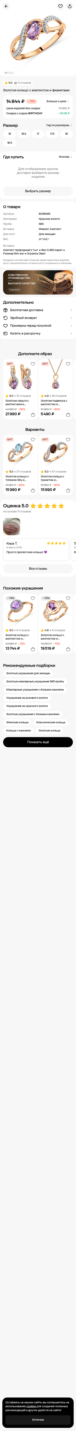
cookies (31, 1406)
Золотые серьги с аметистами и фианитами (17, 402)
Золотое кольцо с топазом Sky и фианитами (17, 478)
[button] (38, 206)
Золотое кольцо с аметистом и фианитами (17, 637)
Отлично (38, 1419)
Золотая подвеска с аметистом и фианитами (54, 402)
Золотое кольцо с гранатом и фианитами (52, 478)
